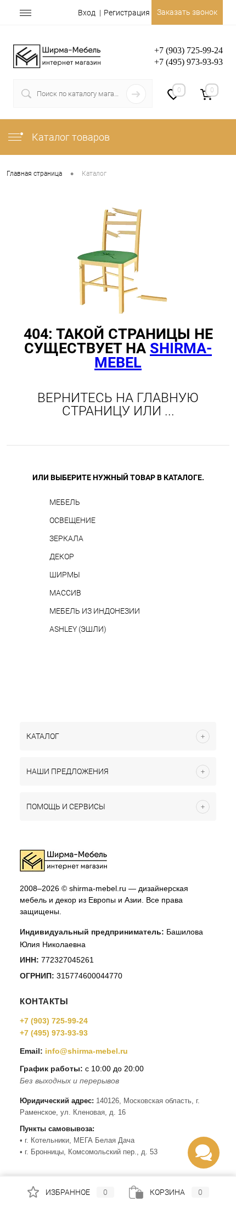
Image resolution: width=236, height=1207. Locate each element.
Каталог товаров (70, 137)
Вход (86, 12)
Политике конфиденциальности (135, 1136)
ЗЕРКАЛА (66, 538)
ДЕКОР (61, 556)
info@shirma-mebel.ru (86, 1051)
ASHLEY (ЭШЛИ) (77, 629)
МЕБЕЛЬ (64, 502)
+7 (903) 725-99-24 (54, 1020)
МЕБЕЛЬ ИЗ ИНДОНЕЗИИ (94, 611)
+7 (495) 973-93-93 (54, 1032)
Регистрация (127, 12)
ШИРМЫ (64, 574)
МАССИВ (65, 592)
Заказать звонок (187, 12)
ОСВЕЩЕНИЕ (72, 520)
